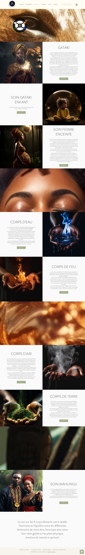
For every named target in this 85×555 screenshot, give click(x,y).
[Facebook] (2, 276)
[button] (76, 4)
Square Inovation (51, 551)
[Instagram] (2, 279)
